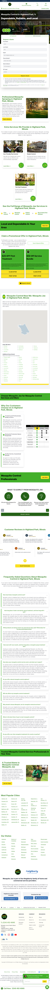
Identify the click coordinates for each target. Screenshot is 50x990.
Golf (33, 362)
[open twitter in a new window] (5, 935)
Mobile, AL (23, 825)
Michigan (23, 847)
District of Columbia (13, 840)
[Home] (1, 907)
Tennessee (43, 844)
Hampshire (21, 364)
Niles (34, 371)
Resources (42, 914)
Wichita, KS (43, 822)
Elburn (5, 360)
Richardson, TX (34, 822)
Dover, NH (13, 804)
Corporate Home (41, 925)
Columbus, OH (5, 822)
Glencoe (35, 346)
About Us (31, 920)
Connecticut (5, 855)
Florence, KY (14, 806)
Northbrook (20, 349)
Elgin (20, 360)
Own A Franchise (31, 928)
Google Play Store (42, 898)
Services (21, 914)
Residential (13, 35)
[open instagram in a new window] (9, 935)
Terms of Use (7, 971)
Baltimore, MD (5, 809)
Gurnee (5, 364)
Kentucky (13, 859)
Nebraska (23, 857)
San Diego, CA (44, 803)
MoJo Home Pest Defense (42, 213)
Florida (13, 843)
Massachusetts (24, 844)
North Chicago (21, 373)
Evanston (5, 362)
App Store (29, 898)
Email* (4, 52)
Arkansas (4, 847)
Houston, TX (14, 814)
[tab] (13, 36)
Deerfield (5, 346)
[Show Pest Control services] (9, 213)
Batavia (20, 357)
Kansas (13, 856)
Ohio (32, 853)
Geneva (20, 362)
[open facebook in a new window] (2, 935)
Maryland (23, 842)
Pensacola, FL (34, 817)
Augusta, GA (5, 801)
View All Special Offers (38, 243)
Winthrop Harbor (36, 379)
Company (31, 914)
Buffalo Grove (35, 357)
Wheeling (5, 379)
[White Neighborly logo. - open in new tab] (4, 1)
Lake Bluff (21, 366)
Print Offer (13, 276)
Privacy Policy (23, 82)
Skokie (5, 375)
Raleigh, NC (34, 820)
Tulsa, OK (43, 810)
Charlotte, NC (5, 814)
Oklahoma (33, 856)
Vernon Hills (35, 375)
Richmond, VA (34, 825)
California (4, 849)
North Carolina (34, 848)
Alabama (4, 839)
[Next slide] (47, 510)
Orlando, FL (34, 812)
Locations (12, 907)
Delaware (4, 857)
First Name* (5, 41)
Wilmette (20, 379)
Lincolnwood (35, 368)
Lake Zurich (6, 368)
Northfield (35, 349)
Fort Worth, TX (15, 809)
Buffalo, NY (4, 811)
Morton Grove (6, 371)
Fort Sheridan (20, 346)
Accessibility (22, 971)
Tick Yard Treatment (21, 187)
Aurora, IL (4, 804)
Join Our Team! (7, 783)
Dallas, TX (4, 824)
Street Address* (6, 63)
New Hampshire (33, 840)
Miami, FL (23, 820)
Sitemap (41, 922)
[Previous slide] (2, 510)
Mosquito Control (17, 213)
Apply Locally (32, 925)
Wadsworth (6, 377)
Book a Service (7, 119)
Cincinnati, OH (5, 819)
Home (4, 907)
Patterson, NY (34, 815)
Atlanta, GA (4, 798)
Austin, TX (4, 806)
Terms (18, 82)
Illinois (12, 848)
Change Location (45, 8)
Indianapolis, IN (15, 819)
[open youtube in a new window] (16, 935)
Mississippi (23, 852)
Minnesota (23, 849)
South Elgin (21, 375)
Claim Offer (13, 272)
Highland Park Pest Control (29, 907)
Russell (34, 373)
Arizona (3, 844)
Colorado (4, 852)
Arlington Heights (7, 357)
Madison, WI (24, 812)
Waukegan (35, 377)
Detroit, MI (14, 801)
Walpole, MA (44, 817)
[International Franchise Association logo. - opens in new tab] (3, 939)
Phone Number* (6, 58)
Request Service (25, 514)
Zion (20, 380)
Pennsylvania (34, 859)
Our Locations (42, 920)
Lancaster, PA (24, 803)
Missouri (23, 855)
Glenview (5, 347)
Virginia (42, 852)
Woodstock (6, 380)
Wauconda (21, 377)
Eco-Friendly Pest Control (10, 154)
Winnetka (5, 351)
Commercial (37, 35)
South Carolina (44, 842)
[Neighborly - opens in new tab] (7, 939)
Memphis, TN (24, 817)
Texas (42, 847)
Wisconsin (43, 855)
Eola (34, 360)
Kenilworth (6, 366)
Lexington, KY (24, 805)
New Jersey (34, 843)
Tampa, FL (43, 808)
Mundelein (21, 371)
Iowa (12, 853)
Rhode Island (44, 839)
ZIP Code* (5, 69)
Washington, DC (45, 820)
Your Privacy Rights (44, 971)
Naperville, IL (34, 798)
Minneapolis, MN (25, 822)
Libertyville (21, 368)
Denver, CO (14, 798)
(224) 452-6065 (9, 922)
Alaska (3, 842)
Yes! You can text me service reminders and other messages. (18, 78)
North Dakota (34, 851)
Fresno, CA (14, 811)
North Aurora (6, 373)
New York (33, 846)
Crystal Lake (35, 359)
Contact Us (32, 922)
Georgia (13, 846)
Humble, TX (14, 817)
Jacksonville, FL (15, 822)
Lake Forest (35, 366)
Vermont (43, 849)
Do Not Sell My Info (32, 971)
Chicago (20, 359)
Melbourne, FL (24, 815)
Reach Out (45, 225)
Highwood (36, 347)
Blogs (40, 917)
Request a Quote (25, 75)
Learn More (6, 166)
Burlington (6, 359)
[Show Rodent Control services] (32, 213)
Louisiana (23, 839)
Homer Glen (35, 364)
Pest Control (6, 213)
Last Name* (5, 47)
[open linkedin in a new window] (12, 935)
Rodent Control (31, 154)
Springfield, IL (44, 805)
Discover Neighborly (11, 899)
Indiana (13, 851)
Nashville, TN (34, 801)
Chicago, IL (4, 817)
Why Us (31, 917)
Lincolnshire (6, 349)
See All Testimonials (25, 566)
